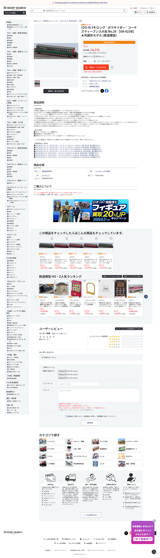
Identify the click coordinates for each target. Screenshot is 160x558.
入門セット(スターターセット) (17, 125)
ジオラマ (11, 228)
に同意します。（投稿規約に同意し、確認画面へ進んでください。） (92, 416)
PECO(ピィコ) (106, 81)
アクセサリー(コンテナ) (15, 247)
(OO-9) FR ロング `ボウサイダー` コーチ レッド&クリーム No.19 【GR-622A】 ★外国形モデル (67, 153)
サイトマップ (111, 550)
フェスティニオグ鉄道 (102, 171)
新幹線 (10, 35)
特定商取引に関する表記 (77, 550)
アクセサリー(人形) (14, 249)
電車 (10, 38)
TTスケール (12, 275)
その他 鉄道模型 (13, 387)
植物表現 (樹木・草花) (15, 337)
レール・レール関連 (14, 214)
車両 (10, 211)
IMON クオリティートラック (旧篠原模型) (18, 113)
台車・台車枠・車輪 (14, 77)
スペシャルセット (13, 291)
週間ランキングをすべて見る (111, 276)
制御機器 (11, 221)
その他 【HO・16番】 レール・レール (18, 117)
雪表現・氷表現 (13, 343)
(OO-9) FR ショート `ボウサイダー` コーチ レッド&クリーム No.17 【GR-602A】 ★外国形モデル (67, 145)
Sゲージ (11, 272)
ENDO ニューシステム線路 (16, 108)
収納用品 (11, 139)
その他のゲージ (13, 277)
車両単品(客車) (94, 86)
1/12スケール (12, 263)
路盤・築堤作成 (13, 323)
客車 (10, 45)
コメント (46, 390)
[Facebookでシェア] (107, 91)
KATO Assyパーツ (14, 73)
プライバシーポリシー (60, 550)
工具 (10, 348)
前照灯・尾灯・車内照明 (15, 75)
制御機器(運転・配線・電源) (16, 127)
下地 (10, 320)
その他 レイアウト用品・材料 (17, 350)
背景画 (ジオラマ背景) (15, 346)
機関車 (10, 43)
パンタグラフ (12, 87)
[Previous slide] (36, 296)
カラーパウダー (13, 330)
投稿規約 (70, 416)
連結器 (10, 82)
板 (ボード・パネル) (14, 316)
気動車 (10, 40)
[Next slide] (146, 296)
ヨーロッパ (45, 175)
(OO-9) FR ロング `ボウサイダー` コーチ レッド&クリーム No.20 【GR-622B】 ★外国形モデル (67, 155)
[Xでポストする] (102, 91)
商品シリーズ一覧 (13, 412)
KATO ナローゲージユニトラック (18, 192)
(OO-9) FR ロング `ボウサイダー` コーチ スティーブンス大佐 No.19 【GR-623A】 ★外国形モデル (68, 157)
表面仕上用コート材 (14, 371)
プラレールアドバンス (15, 307)
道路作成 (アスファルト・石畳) (17, 325)
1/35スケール (12, 268)
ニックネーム (48, 383)
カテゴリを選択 (10, 13)
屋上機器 (11, 89)
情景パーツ (12, 137)
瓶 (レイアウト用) (14, 364)
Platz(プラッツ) (94, 81)
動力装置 (11, 80)
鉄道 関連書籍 (12, 378)
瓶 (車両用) (12, 360)
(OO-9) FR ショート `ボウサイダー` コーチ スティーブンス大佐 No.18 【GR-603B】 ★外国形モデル (68, 151)
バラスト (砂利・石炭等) (15, 335)
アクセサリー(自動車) (15, 132)
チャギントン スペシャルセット (17, 302)
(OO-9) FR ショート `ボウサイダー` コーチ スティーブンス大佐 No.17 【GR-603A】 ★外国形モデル (68, 149)
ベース (10, 318)
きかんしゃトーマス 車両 (15, 293)
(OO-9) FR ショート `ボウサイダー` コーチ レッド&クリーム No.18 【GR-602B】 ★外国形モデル (67, 147)
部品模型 (11, 260)
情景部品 (11, 289)
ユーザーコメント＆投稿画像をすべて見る (128, 329)
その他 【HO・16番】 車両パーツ (18, 96)
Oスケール (12, 270)
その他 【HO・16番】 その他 (17, 144)
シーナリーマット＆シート (16, 328)
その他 (10, 66)
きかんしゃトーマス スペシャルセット (18, 296)
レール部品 (12, 286)
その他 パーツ (12, 230)
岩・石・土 (12, 332)
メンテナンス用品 (14, 141)
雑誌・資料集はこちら (15, 401)
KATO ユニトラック (14, 105)
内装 (10, 92)
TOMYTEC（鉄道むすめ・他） (17, 385)
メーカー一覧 (12, 410)
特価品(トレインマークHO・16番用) (18, 28)
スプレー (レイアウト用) (15, 362)
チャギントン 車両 (14, 300)
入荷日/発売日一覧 (14, 408)
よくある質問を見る (90, 515)
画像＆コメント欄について (59, 333)
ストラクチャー (13, 134)
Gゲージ (11, 265)
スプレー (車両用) (14, 357)
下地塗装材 (12, 369)
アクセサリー (12, 130)
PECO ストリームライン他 (16, 110)
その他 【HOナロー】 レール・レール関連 (18, 201)
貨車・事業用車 (13, 47)
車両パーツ (12, 183)
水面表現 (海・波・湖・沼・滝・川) (17, 340)
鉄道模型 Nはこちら (14, 394)
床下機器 (11, 85)
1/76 (96, 83)
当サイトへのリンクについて (96, 550)
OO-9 (91, 83)
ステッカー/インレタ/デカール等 (18, 94)
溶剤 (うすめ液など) (14, 367)
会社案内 (47, 550)
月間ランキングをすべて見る (132, 276)
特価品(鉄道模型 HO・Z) (15, 25)
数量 (84, 61)
